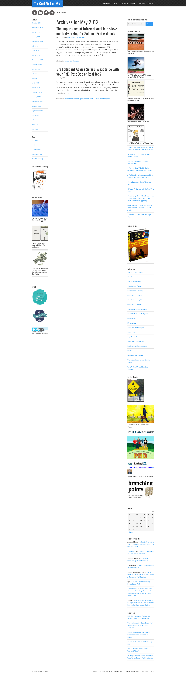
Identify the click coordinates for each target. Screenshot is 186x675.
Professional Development (137, 346)
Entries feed (36, 149)
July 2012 (35, 120)
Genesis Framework (132, 672)
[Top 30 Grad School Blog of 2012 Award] (40, 324)
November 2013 (37, 60)
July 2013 (35, 74)
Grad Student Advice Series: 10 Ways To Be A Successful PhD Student (140, 574)
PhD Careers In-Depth (135, 328)
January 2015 (36, 37)
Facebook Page (46, 12)
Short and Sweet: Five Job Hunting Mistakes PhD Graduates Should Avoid (139, 207)
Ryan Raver (71, 37)
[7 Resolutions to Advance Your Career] (140, 422)
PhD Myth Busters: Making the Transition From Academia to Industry (140, 99)
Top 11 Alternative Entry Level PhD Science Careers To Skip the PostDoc (139, 76)
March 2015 (36, 32)
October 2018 (36, 23)
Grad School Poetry (134, 304)
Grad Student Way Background (138, 314)
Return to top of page (40, 672)
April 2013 (35, 83)
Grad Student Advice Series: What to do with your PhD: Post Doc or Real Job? (87, 71)
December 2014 (37, 41)
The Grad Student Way (47, 3)
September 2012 (37, 111)
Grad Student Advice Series (89, 99)
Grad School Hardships (135, 291)
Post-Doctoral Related (135, 341)
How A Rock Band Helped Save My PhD (138, 121)
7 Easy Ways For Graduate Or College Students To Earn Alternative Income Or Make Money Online (140, 602)
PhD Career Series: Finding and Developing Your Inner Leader (140, 53)
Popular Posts (105, 99)
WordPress (144, 672)
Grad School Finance (134, 286)
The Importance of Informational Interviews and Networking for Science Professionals (87, 31)
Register (35, 140)
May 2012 (35, 129)
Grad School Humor (134, 295)
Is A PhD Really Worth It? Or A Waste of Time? (140, 143)
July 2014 (35, 46)
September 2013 (37, 64)
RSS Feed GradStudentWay (52, 12)
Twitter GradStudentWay (34, 12)
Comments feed (37, 154)
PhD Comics (131, 332)
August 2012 (36, 115)
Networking (131, 323)
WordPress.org (37, 159)
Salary (129, 351)
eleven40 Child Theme (114, 672)
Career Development (72, 61)
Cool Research (132, 277)
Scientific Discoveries (135, 355)
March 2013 (36, 88)
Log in (34, 145)
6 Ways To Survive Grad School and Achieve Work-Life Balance (39, 245)
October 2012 (36, 106)
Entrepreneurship (134, 281)
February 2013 (37, 92)
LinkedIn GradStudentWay (40, 12)
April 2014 (35, 51)
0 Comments (81, 37)
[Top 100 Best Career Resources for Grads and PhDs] (40, 304)
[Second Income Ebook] (138, 261)
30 (137, 529)
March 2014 (36, 55)
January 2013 (36, 97)
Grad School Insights (135, 300)
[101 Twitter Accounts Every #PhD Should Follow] (40, 333)
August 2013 (36, 69)
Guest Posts (131, 318)
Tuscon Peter (132, 589)
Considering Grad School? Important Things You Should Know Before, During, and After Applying (140, 198)
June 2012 (35, 124)
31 (141, 529)
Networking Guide (61, 12)
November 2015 (37, 28)
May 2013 (35, 78)
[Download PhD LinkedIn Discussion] (140, 474)
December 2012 (37, 101)
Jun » (131, 532)
